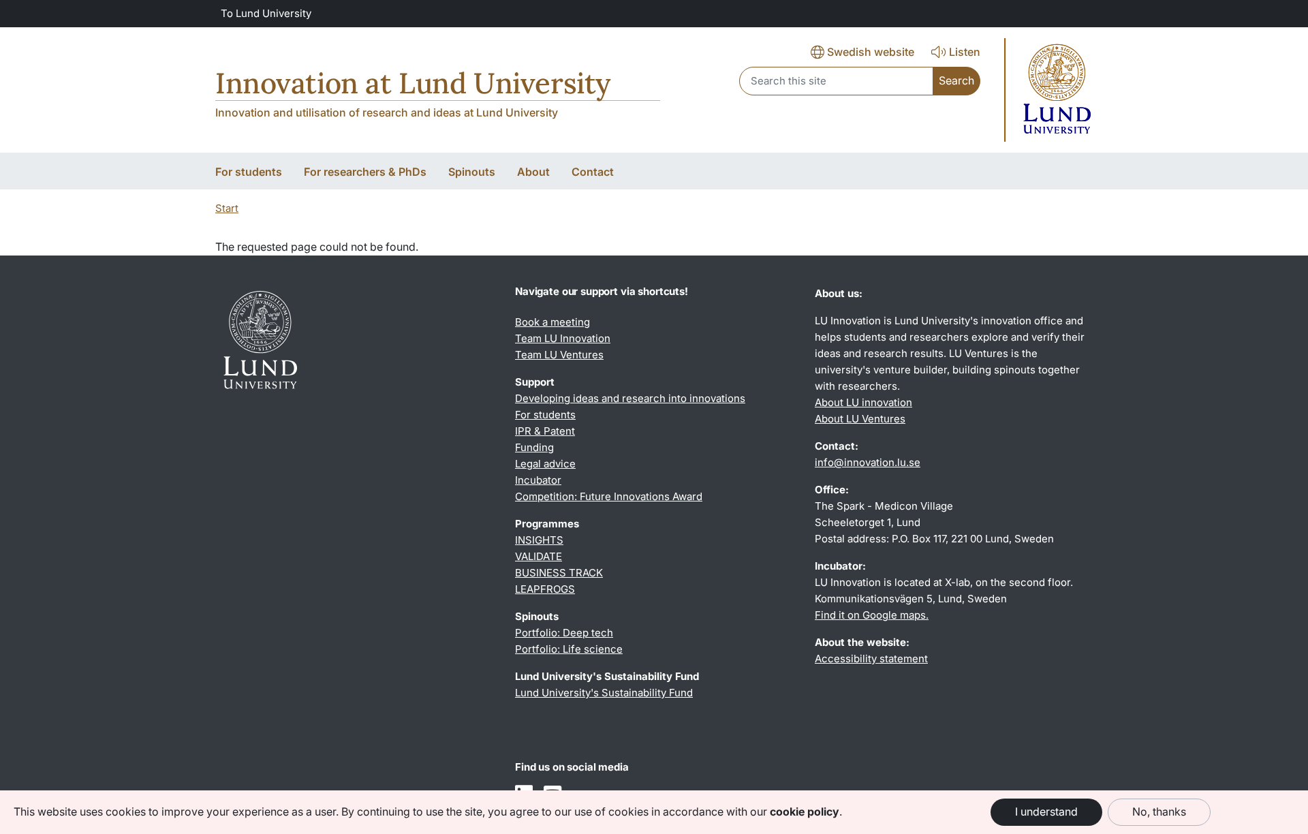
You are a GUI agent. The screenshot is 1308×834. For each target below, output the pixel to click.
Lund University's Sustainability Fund (604, 692)
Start (226, 208)
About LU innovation (863, 402)
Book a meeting (552, 321)
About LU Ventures (860, 418)
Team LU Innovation (562, 338)
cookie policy (804, 811)
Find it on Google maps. (872, 614)
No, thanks (1159, 811)
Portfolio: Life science (569, 649)
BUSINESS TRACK (559, 572)
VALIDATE (538, 556)
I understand (1046, 811)
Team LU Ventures (559, 354)
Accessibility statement (871, 658)
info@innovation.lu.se (867, 462)
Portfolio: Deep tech (564, 632)
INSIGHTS (539, 540)
